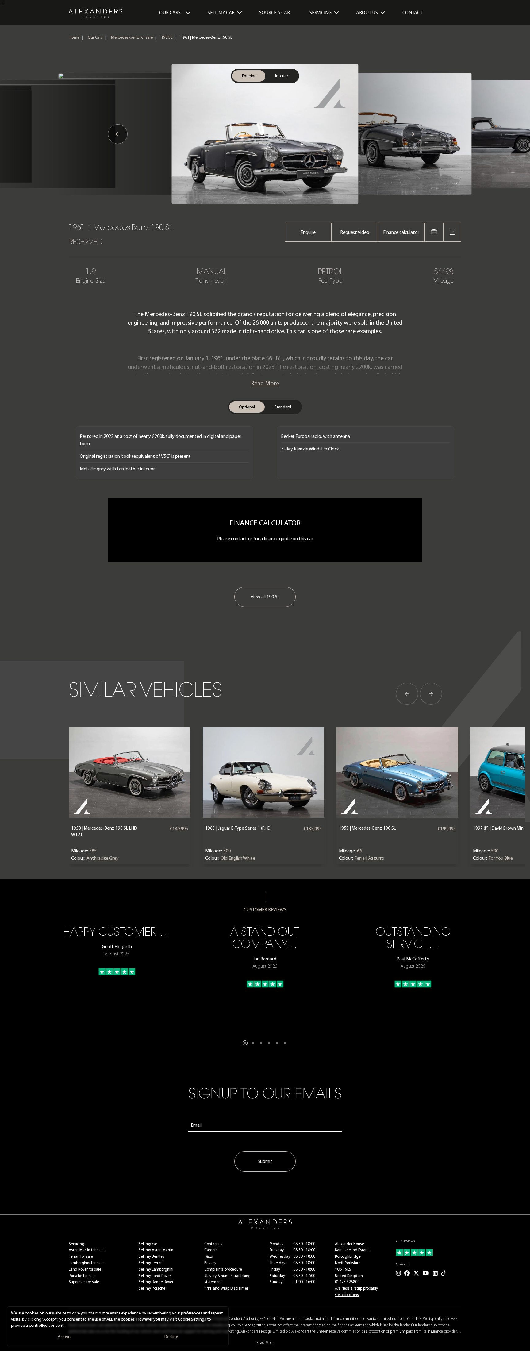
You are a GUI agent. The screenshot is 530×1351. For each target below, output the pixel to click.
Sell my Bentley (151, 1256)
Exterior (248, 76)
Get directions (347, 1294)
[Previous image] (118, 134)
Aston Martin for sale (86, 1250)
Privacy (210, 1262)
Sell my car (148, 1243)
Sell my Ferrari (151, 1262)
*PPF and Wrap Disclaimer (226, 1288)
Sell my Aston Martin (156, 1250)
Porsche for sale (82, 1275)
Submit (265, 1161)
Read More (265, 383)
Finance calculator (401, 232)
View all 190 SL (265, 597)
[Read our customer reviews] (428, 1252)
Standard (283, 407)
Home (74, 37)
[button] (245, 1043)
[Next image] (412, 134)
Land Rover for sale (85, 1269)
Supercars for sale (84, 1282)
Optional (247, 407)
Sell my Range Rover (156, 1282)
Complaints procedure (223, 1269)
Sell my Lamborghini (156, 1269)
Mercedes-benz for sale (132, 37)
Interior (281, 76)
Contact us (213, 1243)
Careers (210, 1250)
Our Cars (170, 12)
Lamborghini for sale (86, 1262)
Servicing (76, 1243)
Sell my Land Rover (155, 1275)
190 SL (166, 37)
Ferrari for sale (81, 1256)
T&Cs (208, 1256)
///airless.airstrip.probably (356, 1288)
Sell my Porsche (152, 1288)
